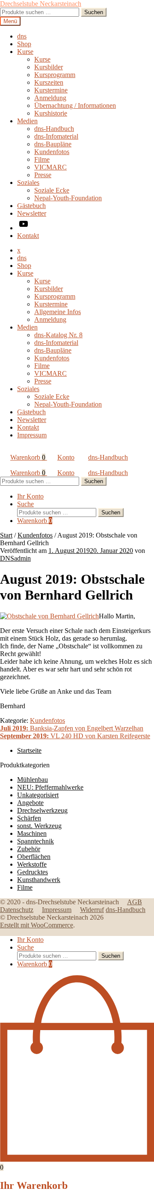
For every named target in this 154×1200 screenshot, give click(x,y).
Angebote (30, 802)
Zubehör (28, 848)
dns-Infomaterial (56, 136)
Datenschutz (16, 909)
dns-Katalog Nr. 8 (58, 335)
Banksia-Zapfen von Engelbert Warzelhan (71, 728)
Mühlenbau (32, 779)
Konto (65, 457)
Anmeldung (50, 97)
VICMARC (50, 167)
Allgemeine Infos (57, 311)
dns (22, 36)
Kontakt (28, 235)
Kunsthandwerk (38, 879)
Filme (42, 159)
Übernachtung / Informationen (75, 105)
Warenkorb (27, 457)
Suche (25, 504)
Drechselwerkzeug (42, 810)
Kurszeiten (48, 82)
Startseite (29, 750)
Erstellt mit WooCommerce (36, 925)
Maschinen (32, 833)
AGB (134, 902)
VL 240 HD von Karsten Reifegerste (75, 736)
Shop (24, 44)
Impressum (32, 435)
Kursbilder (48, 67)
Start (6, 535)
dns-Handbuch (54, 128)
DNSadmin (15, 558)
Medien (27, 121)
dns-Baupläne (52, 144)
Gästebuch (31, 205)
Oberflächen (33, 856)
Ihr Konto (30, 496)
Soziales (28, 182)
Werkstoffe (32, 864)
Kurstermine (51, 90)
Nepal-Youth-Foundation (68, 198)
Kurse (25, 51)
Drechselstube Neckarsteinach (40, 3)
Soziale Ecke (51, 190)
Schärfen (29, 818)
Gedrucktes (32, 872)
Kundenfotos (51, 151)
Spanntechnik (35, 841)
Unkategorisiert (38, 795)
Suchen (93, 12)
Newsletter (31, 213)
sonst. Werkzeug (39, 825)
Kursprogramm (54, 74)
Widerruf (92, 909)
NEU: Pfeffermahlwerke (50, 787)
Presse (42, 174)
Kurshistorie (50, 113)
